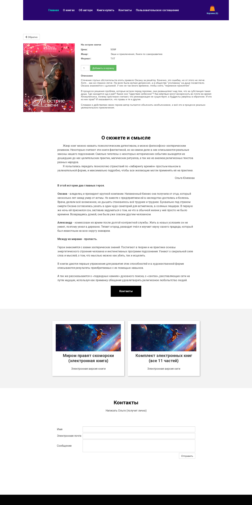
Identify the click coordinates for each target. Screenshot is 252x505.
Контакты (125, 10)
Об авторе (86, 10)
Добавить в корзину (103, 68)
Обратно (32, 37)
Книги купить (105, 10)
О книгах (69, 10)
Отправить (187, 455)
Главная (53, 10)
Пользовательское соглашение (157, 10)
